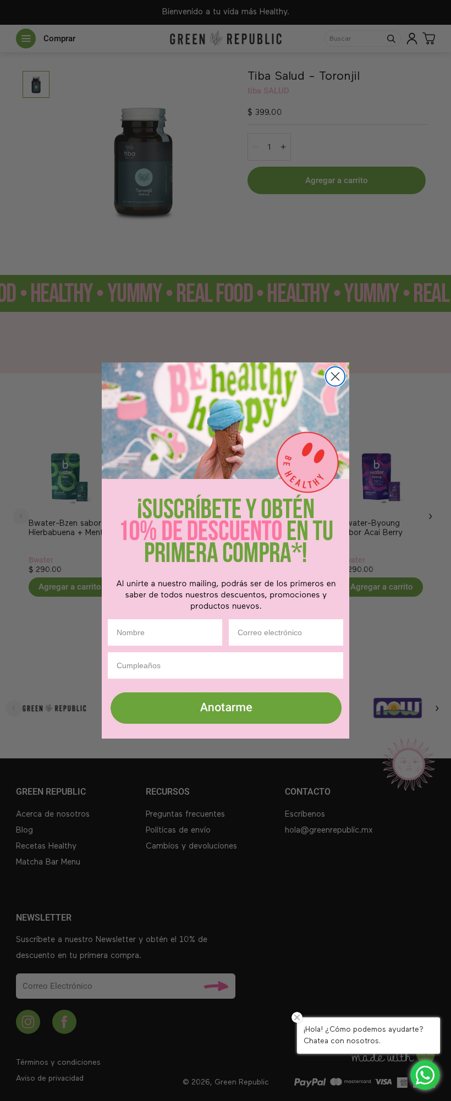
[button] (225, 709)
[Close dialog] (335, 376)
